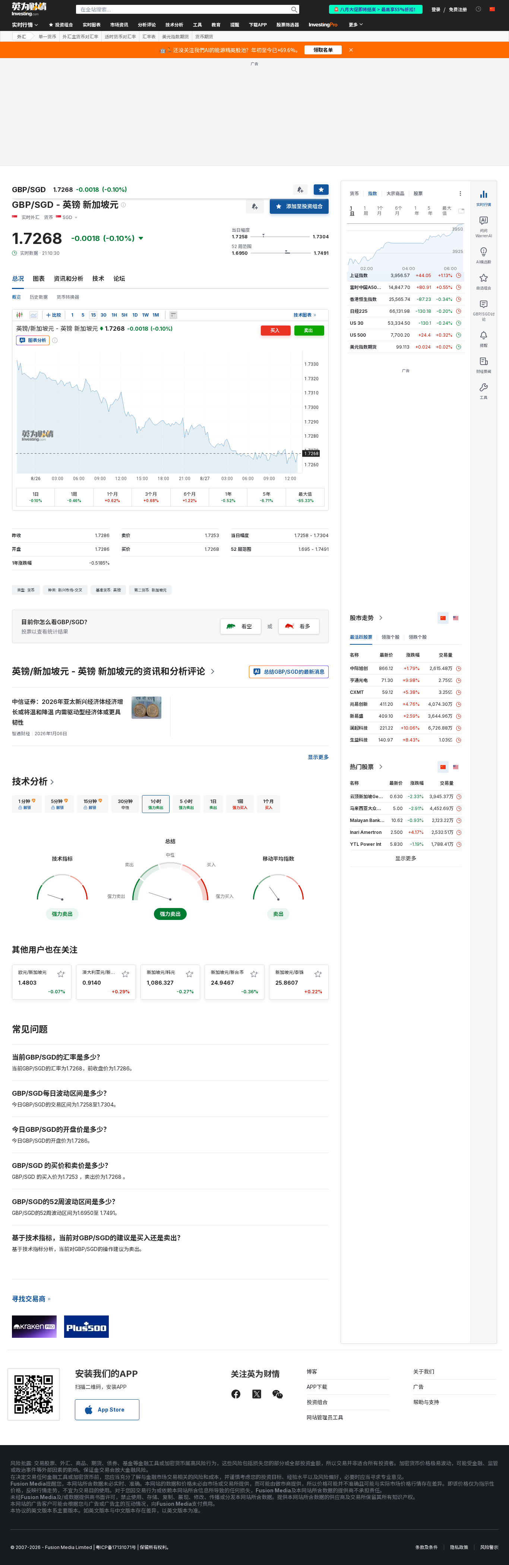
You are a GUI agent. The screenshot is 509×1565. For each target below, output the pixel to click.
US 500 (358, 335)
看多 (305, 626)
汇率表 (149, 36)
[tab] (27, 804)
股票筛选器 (287, 24)
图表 (39, 278)
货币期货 (204, 36)
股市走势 (362, 618)
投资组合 (317, 1402)
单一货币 (47, 36)
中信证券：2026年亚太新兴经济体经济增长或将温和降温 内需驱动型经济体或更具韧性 (67, 712)
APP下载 (317, 1387)
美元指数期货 (175, 36)
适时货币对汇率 (120, 36)
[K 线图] (19, 315)
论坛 (119, 278)
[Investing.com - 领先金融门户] (29, 9)
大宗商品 (395, 193)
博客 (312, 1371)
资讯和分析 (68, 278)
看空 (246, 626)
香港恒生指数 (363, 299)
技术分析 (30, 781)
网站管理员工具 (325, 1417)
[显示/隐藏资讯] (173, 315)
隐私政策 (459, 1547)
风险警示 (489, 1547)
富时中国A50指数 (368, 287)
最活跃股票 (361, 637)
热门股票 (362, 767)
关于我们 (423, 1371)
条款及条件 (426, 1547)
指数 (372, 193)
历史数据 (39, 297)
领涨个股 (390, 637)
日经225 (358, 311)
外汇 (21, 36)
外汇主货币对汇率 (80, 36)
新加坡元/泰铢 (289, 972)
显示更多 (318, 757)
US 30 (356, 323)
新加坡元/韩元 (161, 972)
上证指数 (359, 275)
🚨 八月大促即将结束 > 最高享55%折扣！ (375, 9)
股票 (418, 193)
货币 (354, 193)
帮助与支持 (426, 1402)
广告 (418, 1387)
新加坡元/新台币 (227, 972)
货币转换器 (68, 297)
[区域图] (33, 315)
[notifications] (478, 9)
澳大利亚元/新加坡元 (103, 972)
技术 (98, 278)
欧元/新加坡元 (32, 972)
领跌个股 (418, 637)
